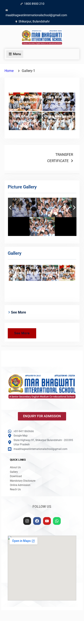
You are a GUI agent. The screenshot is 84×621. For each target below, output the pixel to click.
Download (16, 476)
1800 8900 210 (34, 3)
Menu (17, 54)
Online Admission (20, 485)
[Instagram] (27, 521)
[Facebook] (37, 521)
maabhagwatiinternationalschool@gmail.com (36, 15)
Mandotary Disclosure (22, 480)
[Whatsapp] (57, 521)
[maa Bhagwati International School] (19, 207)
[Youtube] (47, 521)
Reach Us (15, 489)
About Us (15, 467)
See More (22, 333)
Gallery (14, 471)
